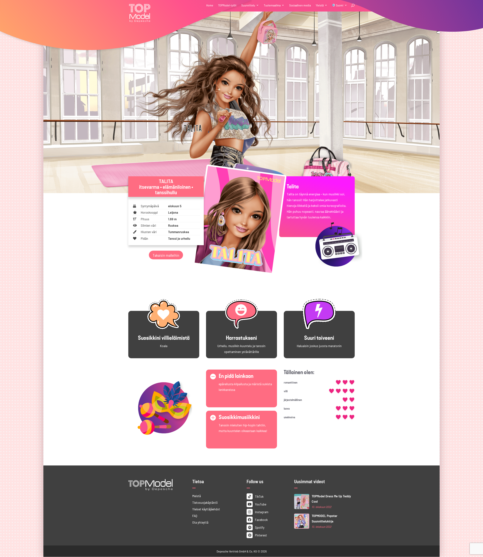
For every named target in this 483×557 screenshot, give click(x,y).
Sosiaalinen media (300, 5)
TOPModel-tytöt (227, 5)
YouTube (260, 504)
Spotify (259, 527)
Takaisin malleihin (166, 255)
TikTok (259, 496)
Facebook (261, 519)
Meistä (196, 496)
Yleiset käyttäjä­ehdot (206, 509)
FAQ (194, 515)
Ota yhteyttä (200, 522)
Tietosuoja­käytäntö (205, 502)
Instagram (261, 512)
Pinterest (260, 535)
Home (209, 5)
